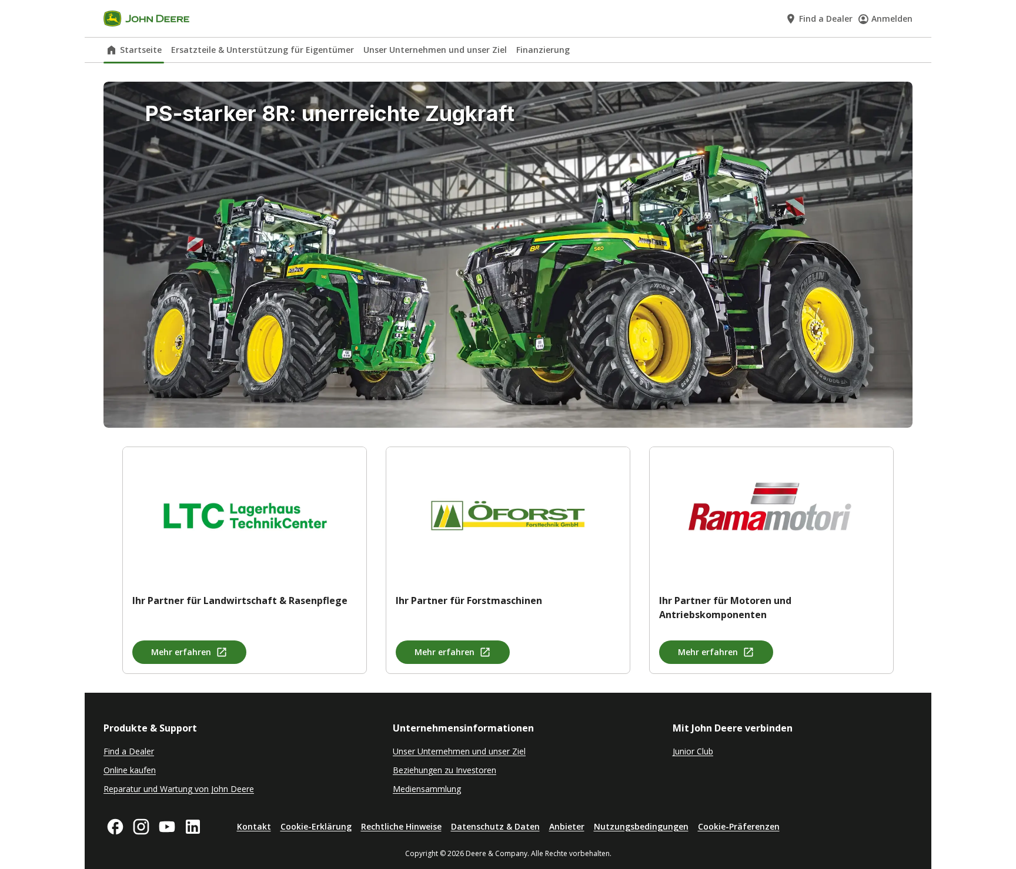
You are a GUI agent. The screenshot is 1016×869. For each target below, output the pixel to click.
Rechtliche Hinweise (401, 826)
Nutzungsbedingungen (641, 826)
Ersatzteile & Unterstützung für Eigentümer (262, 49)
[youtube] (167, 826)
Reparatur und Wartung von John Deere (178, 788)
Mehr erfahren (181, 651)
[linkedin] (193, 826)
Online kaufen (129, 770)
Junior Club (693, 751)
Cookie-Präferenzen (739, 826)
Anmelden (892, 18)
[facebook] (115, 826)
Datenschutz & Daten (495, 826)
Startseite (141, 49)
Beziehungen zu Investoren (444, 770)
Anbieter (566, 826)
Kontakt (254, 826)
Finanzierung (543, 49)
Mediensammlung (427, 788)
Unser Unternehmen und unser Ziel (435, 49)
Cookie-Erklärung (316, 826)
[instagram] (141, 826)
